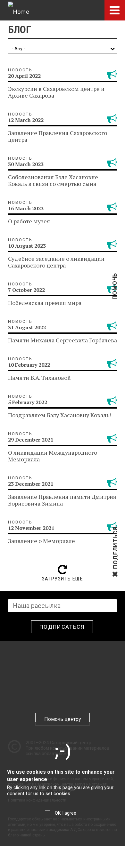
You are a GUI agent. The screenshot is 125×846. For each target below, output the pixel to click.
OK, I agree (65, 813)
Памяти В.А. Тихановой (39, 377)
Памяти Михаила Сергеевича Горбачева (62, 340)
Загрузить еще (62, 578)
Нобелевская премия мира (44, 303)
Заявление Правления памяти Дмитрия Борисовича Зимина (62, 500)
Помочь (114, 296)
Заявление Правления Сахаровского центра (57, 136)
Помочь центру (62, 719)
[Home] (18, 10)
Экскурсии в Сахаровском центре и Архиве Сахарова (56, 92)
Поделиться (115, 568)
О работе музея (29, 221)
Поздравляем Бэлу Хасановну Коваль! (59, 415)
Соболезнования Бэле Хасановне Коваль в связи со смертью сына (53, 180)
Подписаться (62, 627)
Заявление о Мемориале (41, 541)
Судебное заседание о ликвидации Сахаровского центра (56, 262)
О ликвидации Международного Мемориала (52, 456)
